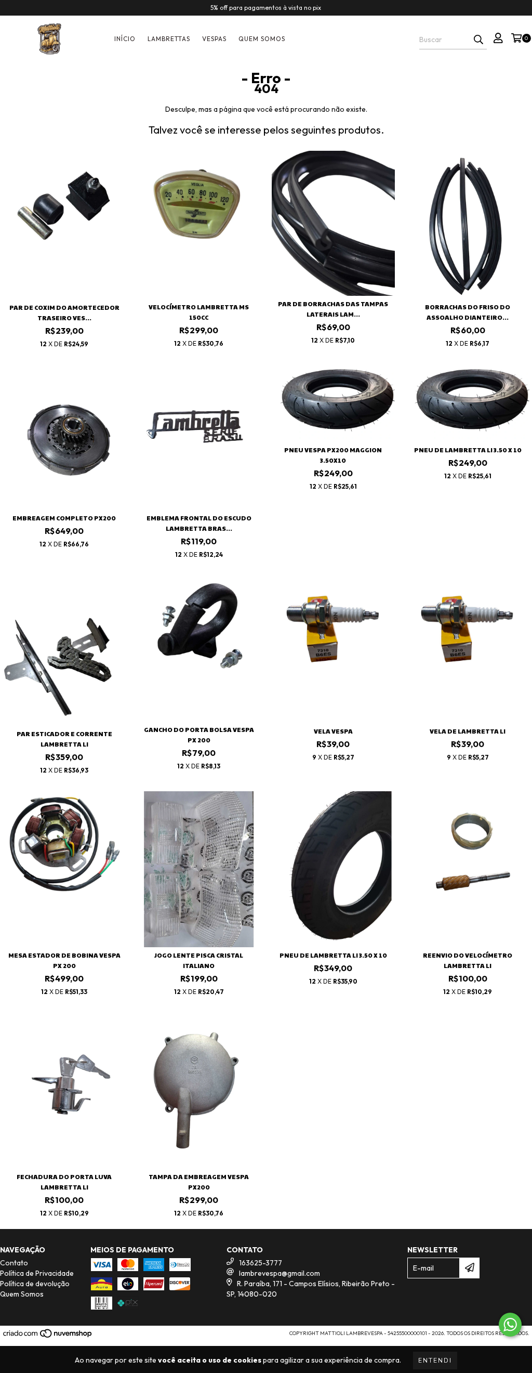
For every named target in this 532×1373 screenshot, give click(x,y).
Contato (14, 1262)
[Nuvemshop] (48, 1336)
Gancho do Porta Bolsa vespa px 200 (199, 734)
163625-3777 (260, 1262)
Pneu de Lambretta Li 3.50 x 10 (468, 450)
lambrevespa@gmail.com (279, 1273)
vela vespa (333, 731)
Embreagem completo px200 (64, 518)
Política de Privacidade (37, 1273)
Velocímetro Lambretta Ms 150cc (199, 312)
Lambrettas (169, 39)
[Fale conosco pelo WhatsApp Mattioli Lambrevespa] (510, 1325)
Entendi (435, 1360)
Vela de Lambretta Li (468, 731)
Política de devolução (35, 1283)
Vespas (214, 39)
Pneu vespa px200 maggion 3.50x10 (333, 455)
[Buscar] (478, 40)
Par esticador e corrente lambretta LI (64, 738)
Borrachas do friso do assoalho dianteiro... (467, 312)
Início (125, 39)
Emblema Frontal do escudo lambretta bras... (199, 523)
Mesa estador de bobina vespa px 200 (64, 960)
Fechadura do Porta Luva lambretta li (64, 1181)
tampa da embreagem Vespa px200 (199, 1181)
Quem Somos (261, 39)
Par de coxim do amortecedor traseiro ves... (64, 312)
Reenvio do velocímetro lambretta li (467, 960)
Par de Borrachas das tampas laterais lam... (333, 308)
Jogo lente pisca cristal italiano (198, 960)
